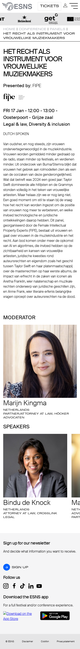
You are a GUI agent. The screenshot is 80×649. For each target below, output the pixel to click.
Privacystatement (65, 641)
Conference (32, 29)
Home (9, 29)
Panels (57, 29)
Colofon (45, 641)
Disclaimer (27, 641)
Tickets (49, 6)
